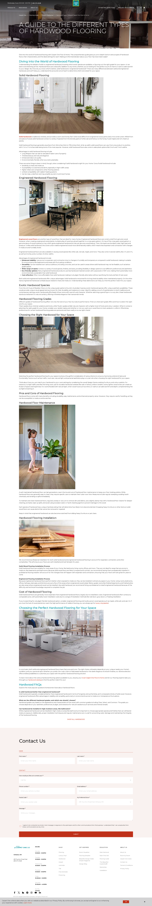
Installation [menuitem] (103, 870)
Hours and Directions (106, 7)
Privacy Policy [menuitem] (124, 868)
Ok (126, 901)
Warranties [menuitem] (103, 867)
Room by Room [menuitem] (125, 855)
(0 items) (144, 7)
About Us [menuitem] (123, 852)
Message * (22, 808)
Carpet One (22, 15)
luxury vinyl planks (102, 603)
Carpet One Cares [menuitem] (126, 859)
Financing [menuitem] (62, 875)
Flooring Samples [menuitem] (84, 855)
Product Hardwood (47, 15)
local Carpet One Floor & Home (93, 678)
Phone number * (24, 786)
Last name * (80, 756)
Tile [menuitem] (60, 868)
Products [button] (11, 7)
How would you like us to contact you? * (31, 775)
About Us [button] (34, 7)
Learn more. (27, 903)
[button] (137, 8)
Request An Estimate (126, 7)
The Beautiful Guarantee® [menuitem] (104, 863)
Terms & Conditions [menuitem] (126, 865)
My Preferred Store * (83, 797)
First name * (22, 756)
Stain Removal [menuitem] (104, 852)
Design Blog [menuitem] (83, 864)
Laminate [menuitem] (62, 865)
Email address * (81, 786)
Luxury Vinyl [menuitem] (62, 855)
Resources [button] (23, 7)
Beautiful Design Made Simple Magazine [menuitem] (86, 859)
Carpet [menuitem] (61, 862)
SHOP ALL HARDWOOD (76, 719)
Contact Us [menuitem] (123, 862)
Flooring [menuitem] (61, 852)
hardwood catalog (35, 680)
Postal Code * (23, 797)
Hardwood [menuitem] (62, 859)
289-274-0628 (36, 3)
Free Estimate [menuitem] (63, 872)
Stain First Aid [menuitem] (104, 855)
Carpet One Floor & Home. (26, 896)
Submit (76, 834)
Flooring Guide (34, 15)
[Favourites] (141, 8)
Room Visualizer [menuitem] (84, 852)
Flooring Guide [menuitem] (104, 859)
